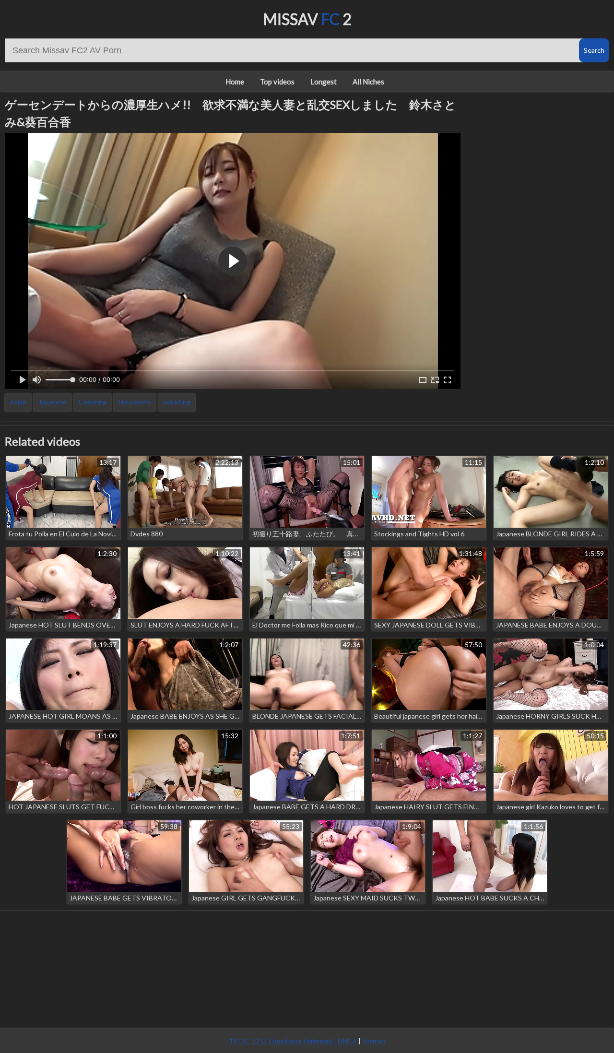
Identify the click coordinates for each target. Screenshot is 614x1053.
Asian (18, 402)
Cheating (92, 402)
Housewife (134, 402)
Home (234, 81)
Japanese (52, 402)
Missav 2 (307, 19)
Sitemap (373, 1041)
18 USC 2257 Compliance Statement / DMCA (293, 1041)
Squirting (176, 402)
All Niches (368, 81)
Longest (323, 81)
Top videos (277, 81)
